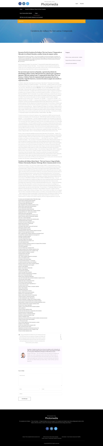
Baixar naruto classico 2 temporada (25, 223)
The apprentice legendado (23, 270)
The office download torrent (24, 237)
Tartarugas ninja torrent (23, 289)
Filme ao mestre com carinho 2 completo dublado (28, 286)
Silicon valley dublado (22, 287)
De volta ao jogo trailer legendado (25, 203)
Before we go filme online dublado (50, 436)
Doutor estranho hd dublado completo (26, 252)
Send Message (24, 398)
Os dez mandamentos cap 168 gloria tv (26, 298)
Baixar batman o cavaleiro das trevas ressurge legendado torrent (31, 302)
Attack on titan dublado (23, 266)
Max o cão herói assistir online (24, 326)
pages (36, 13)
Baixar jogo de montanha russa (24, 245)
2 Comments (22, 61)
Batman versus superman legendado (26, 276)
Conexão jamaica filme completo (25, 220)
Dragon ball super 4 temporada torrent (26, 280)
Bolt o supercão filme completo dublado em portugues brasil (31, 233)
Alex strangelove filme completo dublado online (28, 204)
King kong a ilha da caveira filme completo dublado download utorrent (32, 318)
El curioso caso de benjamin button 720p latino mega (29, 199)
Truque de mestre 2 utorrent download (26, 296)
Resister (82, 3)
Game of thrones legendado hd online (26, 202)
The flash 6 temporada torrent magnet (26, 265)
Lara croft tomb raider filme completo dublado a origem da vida (31, 277)
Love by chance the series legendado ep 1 (27, 283)
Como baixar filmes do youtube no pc (26, 240)
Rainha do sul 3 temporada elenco (25, 293)
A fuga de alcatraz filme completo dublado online (28, 249)
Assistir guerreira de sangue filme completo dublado (29, 210)
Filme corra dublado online (23, 257)
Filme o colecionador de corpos (25, 290)
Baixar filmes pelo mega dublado (25, 213)
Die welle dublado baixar (23, 242)
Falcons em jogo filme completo (25, 272)
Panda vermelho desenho (23, 224)
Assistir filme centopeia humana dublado (26, 200)
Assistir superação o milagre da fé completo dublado (29, 299)
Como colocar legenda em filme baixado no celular (28, 322)
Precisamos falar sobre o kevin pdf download (27, 226)
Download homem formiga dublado (25, 312)
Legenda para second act (23, 255)
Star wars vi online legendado (24, 217)
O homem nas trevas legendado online (26, 222)
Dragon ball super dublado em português (73, 60)
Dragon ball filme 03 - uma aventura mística (27, 212)
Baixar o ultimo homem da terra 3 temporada (27, 295)
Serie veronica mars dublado (26, 13)
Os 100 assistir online (23, 320)
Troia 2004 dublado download (24, 229)
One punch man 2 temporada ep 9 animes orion (28, 214)
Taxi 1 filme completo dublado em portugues (27, 256)
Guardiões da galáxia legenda (24, 236)
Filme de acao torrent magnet (24, 279)
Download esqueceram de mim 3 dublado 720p (28, 250)
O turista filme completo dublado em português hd (28, 234)
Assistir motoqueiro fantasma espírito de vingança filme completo (32, 243)
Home (21, 9)
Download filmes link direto (24, 253)
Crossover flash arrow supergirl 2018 (26, 247)
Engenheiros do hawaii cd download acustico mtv (28, 328)
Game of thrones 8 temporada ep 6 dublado (27, 273)
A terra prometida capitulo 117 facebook (26, 260)
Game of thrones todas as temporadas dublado (28, 216)
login (76, 3)
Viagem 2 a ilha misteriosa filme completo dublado (29, 306)
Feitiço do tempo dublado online (25, 309)
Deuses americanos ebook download (26, 209)
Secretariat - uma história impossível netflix (71, 436)
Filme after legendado (23, 246)
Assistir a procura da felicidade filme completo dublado (29, 300)
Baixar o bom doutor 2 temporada (25, 267)
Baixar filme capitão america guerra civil (31, 436)
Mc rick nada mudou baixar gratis (25, 207)
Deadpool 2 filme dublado (23, 323)
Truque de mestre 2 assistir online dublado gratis (28, 219)
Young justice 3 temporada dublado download (51, 438)
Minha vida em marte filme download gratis (27, 206)
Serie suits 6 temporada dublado (25, 275)
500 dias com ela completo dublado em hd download (31, 17)
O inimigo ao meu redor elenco (24, 259)
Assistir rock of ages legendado (25, 305)
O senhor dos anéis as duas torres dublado (27, 262)
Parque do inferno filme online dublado (26, 319)
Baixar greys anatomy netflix (24, 227)
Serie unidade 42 (21, 308)
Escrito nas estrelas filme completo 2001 (27, 325)
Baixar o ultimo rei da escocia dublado (26, 292)
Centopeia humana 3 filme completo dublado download (29, 230)
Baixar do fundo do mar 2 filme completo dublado (28, 263)
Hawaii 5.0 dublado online (23, 316)
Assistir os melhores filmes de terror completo (35, 9)
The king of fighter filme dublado (25, 239)
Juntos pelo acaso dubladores (71, 63)
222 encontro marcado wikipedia (25, 282)
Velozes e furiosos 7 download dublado (26, 313)
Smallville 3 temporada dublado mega (26, 315)
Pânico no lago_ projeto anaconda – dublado (74, 57)
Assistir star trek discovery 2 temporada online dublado (30, 310)
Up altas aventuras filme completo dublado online (28, 303)
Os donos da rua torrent (23, 285)
